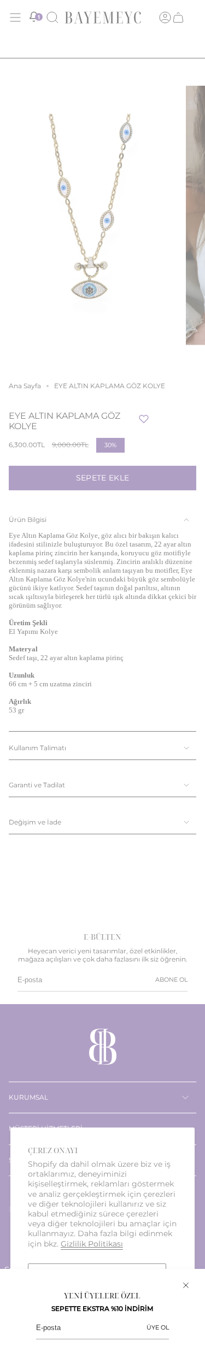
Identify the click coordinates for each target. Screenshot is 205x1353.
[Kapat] (186, 1285)
